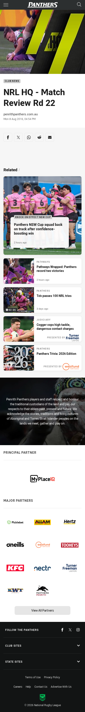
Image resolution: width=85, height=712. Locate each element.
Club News (12, 81)
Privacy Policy (52, 677)
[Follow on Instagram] (78, 630)
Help (28, 686)
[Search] (79, 4)
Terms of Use (33, 677)
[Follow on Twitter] (70, 630)
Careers (18, 686)
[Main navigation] (5, 4)
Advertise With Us (61, 686)
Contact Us (40, 686)
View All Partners (42, 610)
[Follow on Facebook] (62, 630)
